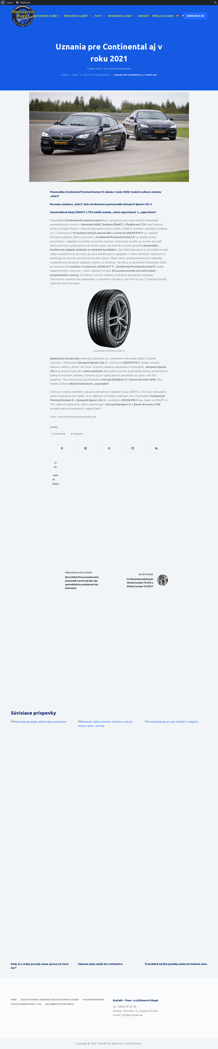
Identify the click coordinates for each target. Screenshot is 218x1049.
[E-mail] (156, 448)
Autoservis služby (45, 16)
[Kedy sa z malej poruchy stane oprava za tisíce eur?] (42, 839)
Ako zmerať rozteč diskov (59, 1004)
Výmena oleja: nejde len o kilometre (100, 964)
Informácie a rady (120, 16)
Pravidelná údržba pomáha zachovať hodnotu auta (176, 964)
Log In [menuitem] (10, 2)
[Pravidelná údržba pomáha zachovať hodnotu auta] (176, 839)
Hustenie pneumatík (93, 999)
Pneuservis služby (76, 16)
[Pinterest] (109, 448)
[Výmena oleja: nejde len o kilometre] (109, 839)
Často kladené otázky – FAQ (26, 1004)
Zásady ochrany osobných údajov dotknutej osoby (50, 999)
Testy (98, 16)
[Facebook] (62, 448)
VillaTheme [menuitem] (25, 2)
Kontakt (143, 16)
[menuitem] (3, 2)
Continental (59, 433)
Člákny (91, 69)
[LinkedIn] (133, 448)
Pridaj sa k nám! (162, 16)
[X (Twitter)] (85, 448)
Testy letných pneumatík (117, 69)
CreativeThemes (132, 1043)
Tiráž (14, 999)
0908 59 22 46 (195, 15)
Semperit (77, 433)
